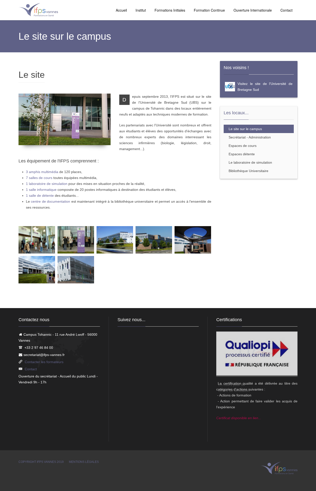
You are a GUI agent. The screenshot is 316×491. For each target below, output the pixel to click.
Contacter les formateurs (44, 362)
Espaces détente (242, 154)
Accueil (121, 10)
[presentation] (226, 379)
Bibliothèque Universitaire (248, 171)
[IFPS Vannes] (38, 10)
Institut (141, 10)
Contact (286, 10)
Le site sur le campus (245, 129)
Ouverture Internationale (253, 10)
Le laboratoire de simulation (250, 162)
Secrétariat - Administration (250, 137)
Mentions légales (84, 462)
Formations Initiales (170, 10)
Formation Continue (209, 10)
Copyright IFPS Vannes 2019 (41, 462)
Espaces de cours (243, 146)
